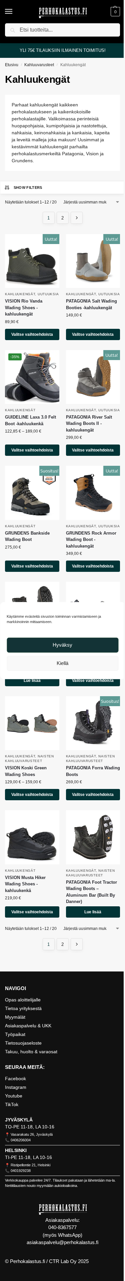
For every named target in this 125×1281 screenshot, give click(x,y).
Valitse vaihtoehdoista (32, 334)
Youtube (13, 1095)
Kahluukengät (20, 294)
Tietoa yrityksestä (23, 1008)
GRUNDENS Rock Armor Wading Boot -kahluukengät (91, 540)
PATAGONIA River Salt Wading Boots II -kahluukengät (89, 424)
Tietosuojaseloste (23, 1043)
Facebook (15, 1078)
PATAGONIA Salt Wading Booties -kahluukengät (91, 304)
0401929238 (21, 1171)
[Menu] (15, 12)
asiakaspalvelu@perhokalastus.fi (62, 1242)
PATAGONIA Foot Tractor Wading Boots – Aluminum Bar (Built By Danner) (91, 892)
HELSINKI (16, 1150)
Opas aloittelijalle (23, 999)
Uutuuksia (48, 294)
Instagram (15, 1087)
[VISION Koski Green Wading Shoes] (32, 723)
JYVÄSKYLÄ (19, 1119)
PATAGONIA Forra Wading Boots (93, 771)
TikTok (11, 1104)
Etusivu (11, 65)
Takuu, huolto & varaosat (31, 1051)
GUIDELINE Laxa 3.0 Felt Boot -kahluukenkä (30, 420)
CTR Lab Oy (63, 1261)
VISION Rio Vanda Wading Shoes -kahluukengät (23, 308)
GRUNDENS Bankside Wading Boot (27, 536)
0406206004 (21, 1140)
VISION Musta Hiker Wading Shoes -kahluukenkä (25, 884)
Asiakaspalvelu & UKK (28, 1025)
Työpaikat (15, 1034)
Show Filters (28, 188)
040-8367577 (62, 1227)
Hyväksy (62, 645)
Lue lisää (32, 680)
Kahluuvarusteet (39, 65)
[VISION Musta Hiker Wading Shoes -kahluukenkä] (32, 837)
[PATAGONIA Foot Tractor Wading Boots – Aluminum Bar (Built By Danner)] (93, 837)
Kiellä (62, 663)
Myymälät (15, 1017)
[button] (114, 11)
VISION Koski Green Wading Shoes (26, 771)
